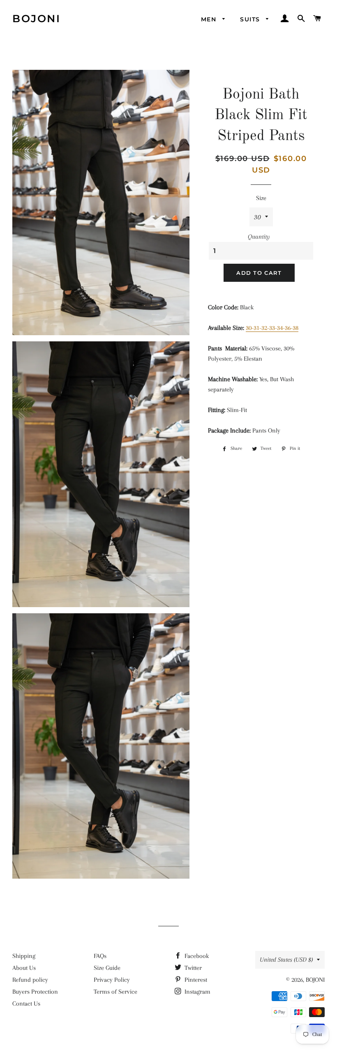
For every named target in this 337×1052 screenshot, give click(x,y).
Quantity (259, 236)
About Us (24, 967)
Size (261, 198)
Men (210, 19)
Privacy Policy (112, 979)
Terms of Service (115, 991)
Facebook (196, 956)
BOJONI (36, 18)
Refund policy (30, 979)
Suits (251, 19)
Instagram (196, 991)
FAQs (100, 956)
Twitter (192, 967)
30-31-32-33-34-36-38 (272, 327)
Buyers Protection (35, 991)
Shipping (23, 956)
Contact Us (26, 1003)
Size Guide (107, 967)
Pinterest (195, 979)
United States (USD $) (286, 959)
